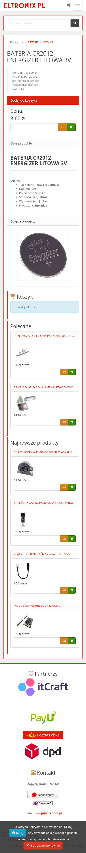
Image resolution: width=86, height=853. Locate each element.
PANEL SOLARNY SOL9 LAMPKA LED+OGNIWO (43, 387)
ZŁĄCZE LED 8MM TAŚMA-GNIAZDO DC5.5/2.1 (43, 554)
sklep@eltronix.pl (48, 813)
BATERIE (33, 42)
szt (62, 127)
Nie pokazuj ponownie (44, 845)
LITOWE (48, 42)
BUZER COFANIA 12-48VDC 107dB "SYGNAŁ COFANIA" (48, 452)
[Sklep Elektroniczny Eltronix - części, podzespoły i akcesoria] (24, 5)
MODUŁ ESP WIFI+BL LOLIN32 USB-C (37, 606)
